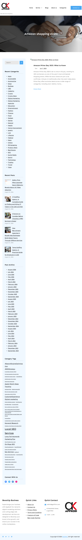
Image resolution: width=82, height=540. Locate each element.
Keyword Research (11, 423)
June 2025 (11, 304)
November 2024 (13, 321)
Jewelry (10, 130)
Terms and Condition (34, 512)
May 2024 (11, 336)
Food (9, 116)
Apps (9, 76)
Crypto (10, 93)
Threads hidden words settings (10, 462)
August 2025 (12, 299)
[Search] (21, 62)
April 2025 (11, 309)
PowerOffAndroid (17, 447)
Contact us (76, 8)
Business (10, 86)
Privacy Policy (32, 510)
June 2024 (11, 333)
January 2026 (12, 287)
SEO (9, 152)
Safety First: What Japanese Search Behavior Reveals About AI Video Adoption (14, 185)
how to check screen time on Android (12, 409)
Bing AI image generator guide (11, 391)
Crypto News (12, 96)
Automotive (12, 81)
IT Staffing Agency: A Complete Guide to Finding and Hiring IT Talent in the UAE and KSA (14, 202)
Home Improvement (15, 128)
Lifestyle (11, 135)
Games (10, 120)
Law (9, 133)
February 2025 (12, 314)
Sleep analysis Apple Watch (10, 454)
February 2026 (12, 284)
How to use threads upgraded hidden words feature (13, 415)
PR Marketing (12, 145)
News (9, 140)
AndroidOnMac (19, 376)
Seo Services (9, 452)
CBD (9, 88)
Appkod (64, 537)
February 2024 (12, 343)
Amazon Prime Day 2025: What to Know (50, 65)
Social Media (12, 155)
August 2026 (12, 269)
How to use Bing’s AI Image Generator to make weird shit (13, 412)
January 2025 (12, 316)
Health (10, 125)
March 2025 (11, 311)
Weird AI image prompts (10, 466)
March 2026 (11, 282)
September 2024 (13, 326)
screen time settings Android (10, 449)
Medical (10, 138)
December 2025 (13, 289)
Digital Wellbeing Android (10, 402)
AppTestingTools (8, 389)
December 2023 (13, 348)
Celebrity (11, 91)
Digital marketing (11, 399)
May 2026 (11, 277)
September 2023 (13, 351)
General (10, 123)
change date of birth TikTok (10, 394)
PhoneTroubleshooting (9, 447)
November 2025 (13, 292)
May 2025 (11, 306)
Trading (10, 162)
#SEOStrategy (10, 369)
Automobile (12, 79)
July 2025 (11, 301)
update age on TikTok (9, 464)
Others (10, 143)
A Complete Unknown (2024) (10, 371)
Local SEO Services (10, 431)
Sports (10, 157)
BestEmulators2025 (16, 389)
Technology (12, 160)
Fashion (10, 111)
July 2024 (11, 331)
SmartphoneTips (19, 454)
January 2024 (12, 346)
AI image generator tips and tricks (11, 374)
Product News (12, 147)
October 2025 (12, 294)
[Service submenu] (41, 7)
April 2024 (11, 338)
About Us (30, 504)
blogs (10, 84)
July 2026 (11, 272)
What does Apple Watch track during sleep (13, 469)
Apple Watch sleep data (9, 381)
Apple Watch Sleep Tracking (12, 385)
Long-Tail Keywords (12, 436)
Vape (10, 167)
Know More (37, 89)
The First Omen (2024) (9, 457)
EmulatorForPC (15, 404)
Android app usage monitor (10, 376)
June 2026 (11, 274)
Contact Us (31, 507)
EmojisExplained (8, 404)
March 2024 (11, 341)
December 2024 (13, 319)
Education (11, 106)
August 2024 (12, 329)
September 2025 (13, 297)
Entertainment (13, 108)
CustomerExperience (12, 397)
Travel (10, 165)
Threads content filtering (10, 459)
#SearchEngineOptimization (14, 365)
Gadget (10, 118)
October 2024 (12, 324)
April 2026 (11, 279)
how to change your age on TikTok (11, 406)
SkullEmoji (17, 452)
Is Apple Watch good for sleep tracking (12, 420)
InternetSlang (7, 418)
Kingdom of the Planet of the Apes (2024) (13, 425)
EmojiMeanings (19, 402)
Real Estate (12, 150)
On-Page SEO (10, 444)
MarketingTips (10, 439)
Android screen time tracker (10, 379)
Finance (10, 113)
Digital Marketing (14, 98)
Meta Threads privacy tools (10, 441)
